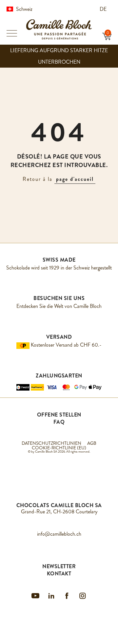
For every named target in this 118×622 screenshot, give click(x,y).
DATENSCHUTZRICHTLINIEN (51, 443)
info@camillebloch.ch (59, 534)
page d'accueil (75, 179)
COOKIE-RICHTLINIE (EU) (59, 447)
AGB (91, 443)
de (104, 9)
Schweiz (24, 9)
